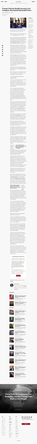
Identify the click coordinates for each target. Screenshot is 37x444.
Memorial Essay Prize (17, 431)
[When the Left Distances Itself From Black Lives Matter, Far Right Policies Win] (11, 353)
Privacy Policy (17, 429)
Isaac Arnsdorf (22, 305)
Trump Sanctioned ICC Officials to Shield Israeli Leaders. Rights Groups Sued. (30, 22)
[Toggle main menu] (36, 1)
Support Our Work (17, 422)
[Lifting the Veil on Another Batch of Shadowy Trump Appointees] (11, 303)
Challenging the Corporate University (10, 434)
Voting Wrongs (10, 432)
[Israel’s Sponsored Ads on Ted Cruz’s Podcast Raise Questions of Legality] (11, 332)
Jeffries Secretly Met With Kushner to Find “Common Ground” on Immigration (30, 32)
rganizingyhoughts (20, 364)
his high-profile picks (14, 176)
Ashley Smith (17, 357)
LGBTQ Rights (3, 426)
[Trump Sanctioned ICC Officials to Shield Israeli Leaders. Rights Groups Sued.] (11, 312)
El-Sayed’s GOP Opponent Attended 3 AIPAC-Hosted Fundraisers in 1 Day (30, 42)
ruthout (7, 14)
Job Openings (17, 435)
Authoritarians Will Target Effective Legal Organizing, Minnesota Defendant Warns (30, 47)
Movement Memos (10, 430)
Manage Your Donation (17, 420)
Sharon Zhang (17, 322)
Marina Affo (19, 305)
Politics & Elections (19, 330)
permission (11, 281)
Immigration (3, 425)
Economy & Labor (21, 301)
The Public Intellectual (10, 429)
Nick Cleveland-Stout (21, 335)
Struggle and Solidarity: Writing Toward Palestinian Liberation (10, 418)
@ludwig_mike (16, 289)
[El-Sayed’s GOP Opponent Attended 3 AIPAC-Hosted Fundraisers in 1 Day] (11, 340)
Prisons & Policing (20, 351)
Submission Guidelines (17, 426)
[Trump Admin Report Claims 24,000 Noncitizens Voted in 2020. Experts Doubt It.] (11, 374)
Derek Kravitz (17, 305)
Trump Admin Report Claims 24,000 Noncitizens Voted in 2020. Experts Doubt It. (20, 374)
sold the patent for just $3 (16, 41)
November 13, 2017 (13, 77)
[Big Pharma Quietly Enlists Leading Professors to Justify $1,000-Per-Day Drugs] (11, 296)
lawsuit (18, 108)
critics (25, 138)
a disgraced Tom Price (22, 68)
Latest (2, 1)
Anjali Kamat (17, 350)
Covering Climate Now (10, 436)
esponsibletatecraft (17, 336)
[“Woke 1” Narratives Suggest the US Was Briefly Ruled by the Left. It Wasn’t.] (11, 360)
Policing (20, 3)
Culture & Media (3, 417)
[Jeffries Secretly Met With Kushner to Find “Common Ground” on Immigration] (11, 368)
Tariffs (25, 3)
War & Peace (18, 317)
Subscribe (17, 424)
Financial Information (17, 428)
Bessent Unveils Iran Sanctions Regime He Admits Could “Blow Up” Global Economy (20, 319)
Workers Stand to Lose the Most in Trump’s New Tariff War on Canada (20, 347)
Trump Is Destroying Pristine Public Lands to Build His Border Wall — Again (30, 37)
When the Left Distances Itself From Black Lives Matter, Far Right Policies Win (31, 27)
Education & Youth (3, 420)
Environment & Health (3, 422)
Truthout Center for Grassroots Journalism (17, 433)
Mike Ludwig (4, 14)
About (6, 1)
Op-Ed (15, 358)
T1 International (17, 115)
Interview (16, 351)
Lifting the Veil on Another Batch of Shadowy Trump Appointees (20, 303)
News (3, 6)
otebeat (20, 378)
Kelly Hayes (17, 364)
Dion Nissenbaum (17, 378)
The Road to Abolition (10, 427)
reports (21, 105)
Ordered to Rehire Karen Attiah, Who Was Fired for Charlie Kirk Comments (20, 325)
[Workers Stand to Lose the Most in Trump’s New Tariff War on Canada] (11, 347)
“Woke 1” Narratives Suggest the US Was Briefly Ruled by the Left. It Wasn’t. (20, 360)
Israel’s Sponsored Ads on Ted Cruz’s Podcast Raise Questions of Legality (20, 332)
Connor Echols (17, 335)
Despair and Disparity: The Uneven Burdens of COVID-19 (10, 422)
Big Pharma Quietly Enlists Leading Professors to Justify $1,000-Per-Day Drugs (20, 296)
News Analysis (16, 301)
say (10, 139)
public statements (22, 225)
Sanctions (12, 3)
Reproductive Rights (4, 432)
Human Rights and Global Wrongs (10, 425)
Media (23, 3)
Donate (33, 1)
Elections (16, 3)
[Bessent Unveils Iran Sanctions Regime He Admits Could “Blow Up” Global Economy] (11, 319)
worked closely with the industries (20, 178)
